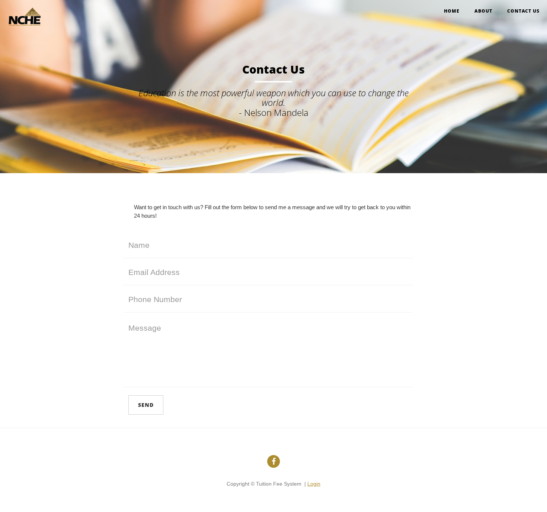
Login (313, 484)
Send (146, 404)
